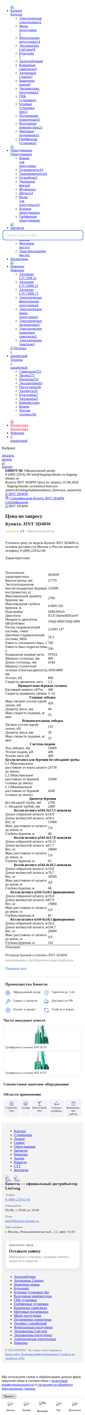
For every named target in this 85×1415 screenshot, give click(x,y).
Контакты (21, 1170)
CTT (17, 1166)
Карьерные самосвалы (30, 1308)
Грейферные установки (31, 1304)
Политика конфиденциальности (40, 1354)
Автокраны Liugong (29, 1280)
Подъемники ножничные (33, 1319)
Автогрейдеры (25, 1276)
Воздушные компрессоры (33, 1296)
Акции (19, 1158)
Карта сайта (12, 1354)
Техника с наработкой (30, 1323)
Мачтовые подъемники (31, 1312)
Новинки (21, 1154)
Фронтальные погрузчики (33, 1327)
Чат (58, 1410)
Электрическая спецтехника (35, 1339)
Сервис (19, 1143)
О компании (23, 1135)
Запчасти (20, 1150)
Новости (20, 1162)
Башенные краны (27, 1284)
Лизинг (19, 1139)
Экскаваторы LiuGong (30, 1331)
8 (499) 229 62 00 (17, 1199)
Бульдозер (21, 1288)
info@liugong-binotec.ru (22, 1221)
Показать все (16, 969)
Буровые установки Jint (31, 1292)
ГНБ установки (25, 1300)
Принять (8, 1396)
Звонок (10, 1410)
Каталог (20, 1131)
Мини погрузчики (27, 1315)
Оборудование (25, 1146)
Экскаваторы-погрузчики (33, 1335)
